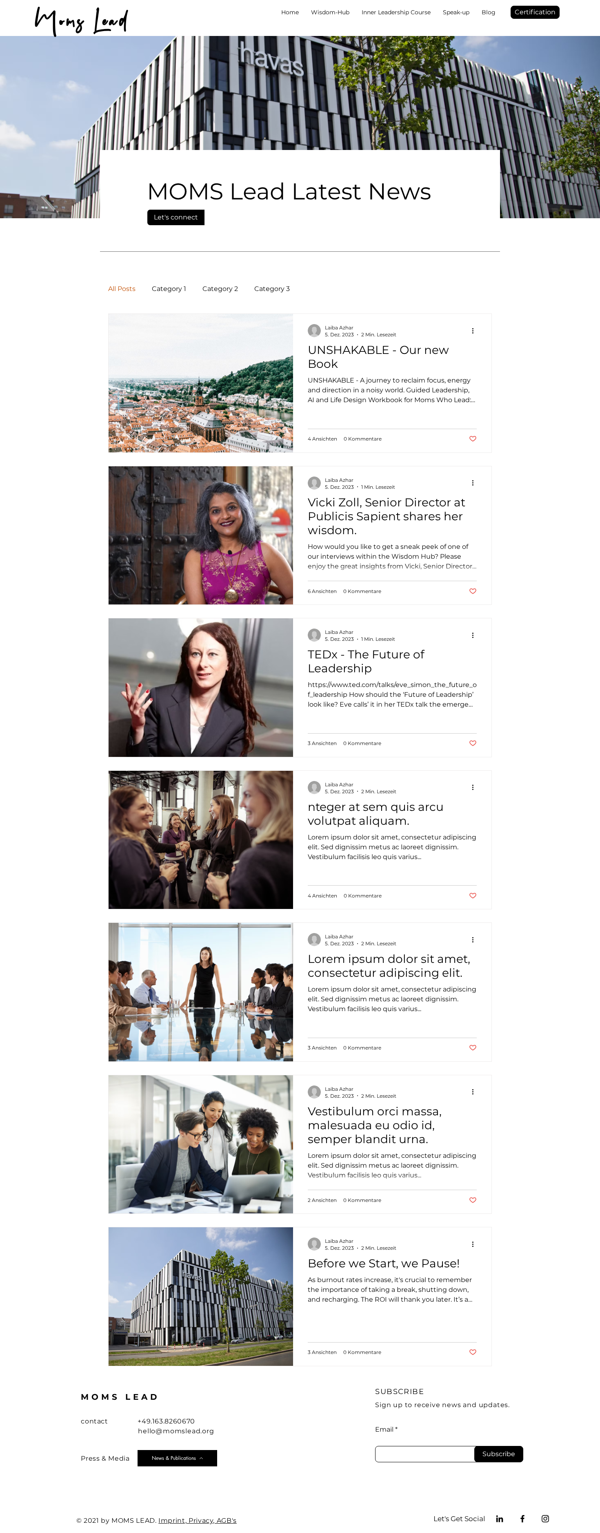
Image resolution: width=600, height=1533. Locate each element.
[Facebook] (522, 1519)
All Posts (122, 289)
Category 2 (220, 289)
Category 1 (169, 289)
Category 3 (272, 289)
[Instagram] (545, 1519)
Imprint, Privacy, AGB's (197, 1520)
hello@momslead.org (176, 1431)
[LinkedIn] (499, 1519)
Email (384, 1429)
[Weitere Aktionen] (475, 331)
